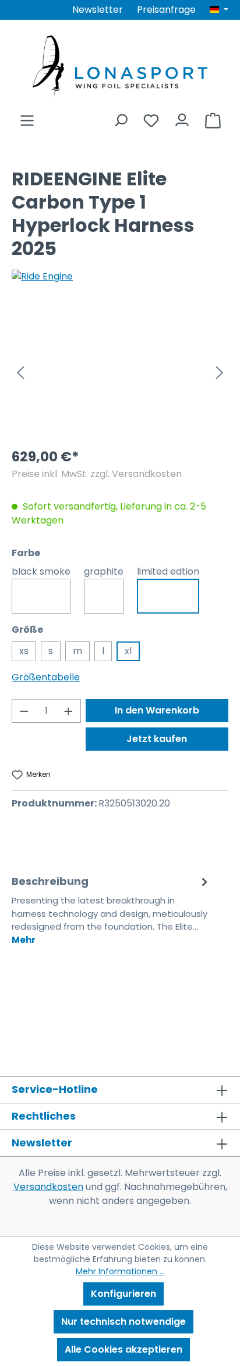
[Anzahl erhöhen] (69, 711)
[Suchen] (120, 117)
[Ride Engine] (120, 277)
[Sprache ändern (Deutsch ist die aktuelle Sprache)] (219, 10)
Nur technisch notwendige (123, 1321)
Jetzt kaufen (156, 738)
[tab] (111, 909)
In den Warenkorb (157, 710)
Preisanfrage (166, 9)
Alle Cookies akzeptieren (123, 1349)
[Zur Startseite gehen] (120, 66)
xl (128, 651)
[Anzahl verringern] (24, 711)
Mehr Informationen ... (120, 1271)
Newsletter (97, 9)
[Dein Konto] (182, 117)
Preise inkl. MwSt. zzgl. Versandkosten (97, 474)
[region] (120, 372)
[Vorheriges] (20, 372)
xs (24, 651)
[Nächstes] (219, 372)
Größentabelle (46, 677)
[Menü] (27, 117)
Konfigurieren (123, 1293)
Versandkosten (48, 1186)
